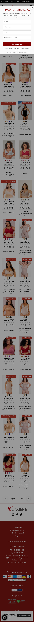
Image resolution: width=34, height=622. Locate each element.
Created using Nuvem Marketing (17, 52)
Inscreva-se (17, 44)
